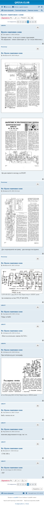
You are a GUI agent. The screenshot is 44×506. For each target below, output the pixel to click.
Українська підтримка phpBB (31, 500)
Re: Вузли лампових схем (11, 53)
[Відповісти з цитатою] (37, 27)
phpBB (16, 497)
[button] (18, 21)
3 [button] (25, 22)
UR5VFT (3, 305)
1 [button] (20, 22)
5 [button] (30, 22)
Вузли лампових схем (12, 14)
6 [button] (32, 22)
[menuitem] (7, 7)
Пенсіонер (4, 46)
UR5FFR (3, 25)
